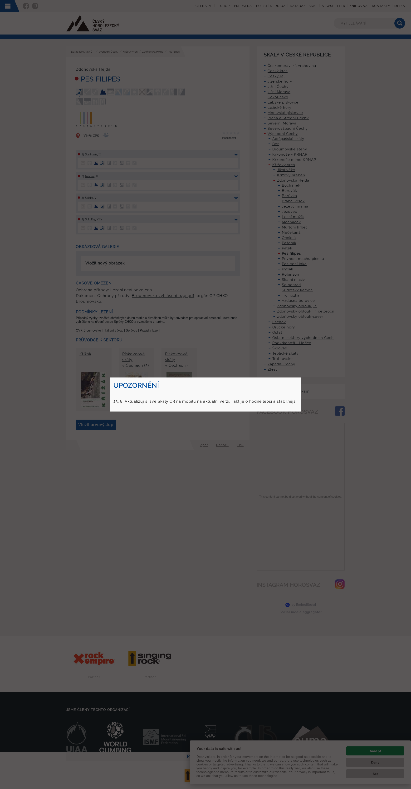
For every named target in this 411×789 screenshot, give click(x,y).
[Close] (300, 378)
